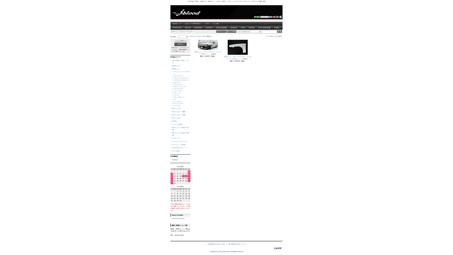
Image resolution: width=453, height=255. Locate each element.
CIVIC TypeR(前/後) (264, 28)
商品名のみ (193, 36)
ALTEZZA (252, 28)
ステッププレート (179, 97)
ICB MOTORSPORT (178, 218)
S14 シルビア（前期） (179, 115)
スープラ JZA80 (177, 124)
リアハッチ (176, 93)
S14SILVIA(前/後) (221, 28)
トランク (176, 95)
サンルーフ (176, 105)
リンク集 (215, 24)
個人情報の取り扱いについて (237, 244)
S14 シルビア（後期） (179, 112)
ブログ (207, 24)
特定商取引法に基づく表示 (216, 244)
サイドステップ (178, 76)
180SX (243, 28)
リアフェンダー (178, 88)
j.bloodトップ (176, 24)
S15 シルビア (176, 108)
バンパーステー (178, 91)
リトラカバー (177, 101)
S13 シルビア (176, 118)
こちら (179, 47)
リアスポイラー (178, 84)
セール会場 (175, 151)
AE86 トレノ (175, 31)
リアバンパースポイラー (181, 78)
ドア (174, 99)
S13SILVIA (233, 28)
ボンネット (176, 82)
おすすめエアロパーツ (179, 148)
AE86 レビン (176, 66)
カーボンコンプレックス (180, 141)
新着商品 (175, 160)
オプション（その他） (179, 144)
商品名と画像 (201, 36)
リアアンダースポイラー (181, 80)
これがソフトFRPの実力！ (193, 24)
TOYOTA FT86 (176, 28)
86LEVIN (188, 28)
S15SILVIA (209, 28)
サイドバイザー (178, 103)
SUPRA (276, 28)
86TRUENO (198, 28)
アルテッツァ (176, 138)
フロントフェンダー (179, 86)
